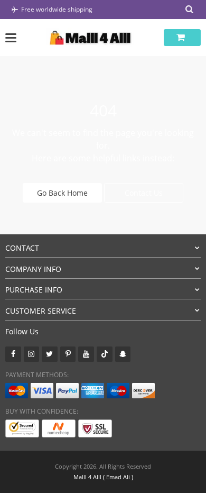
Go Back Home (62, 193)
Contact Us (144, 193)
